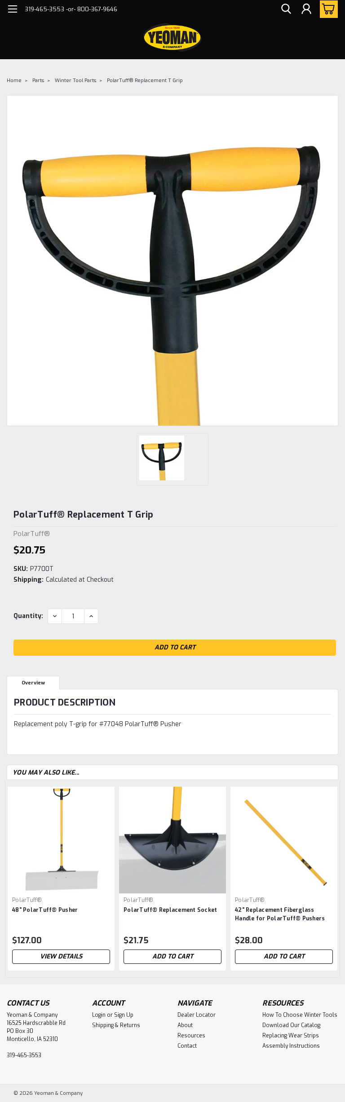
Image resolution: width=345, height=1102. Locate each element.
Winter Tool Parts (75, 80)
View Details (61, 956)
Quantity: (28, 616)
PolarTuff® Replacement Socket (170, 910)
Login (99, 1015)
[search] (286, 9)
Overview (33, 682)
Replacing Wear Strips (290, 1035)
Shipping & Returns (116, 1025)
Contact (187, 1046)
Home (14, 80)
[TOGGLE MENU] (12, 10)
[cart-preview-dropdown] (326, 9)
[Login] (306, 9)
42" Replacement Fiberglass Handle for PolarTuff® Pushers (280, 914)
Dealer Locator (196, 1015)
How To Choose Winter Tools (299, 1015)
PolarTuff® (27, 900)
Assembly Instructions (291, 1046)
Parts (38, 80)
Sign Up (123, 1015)
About (185, 1025)
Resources (191, 1035)
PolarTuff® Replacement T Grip (145, 80)
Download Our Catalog (291, 1025)
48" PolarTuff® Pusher (45, 910)
